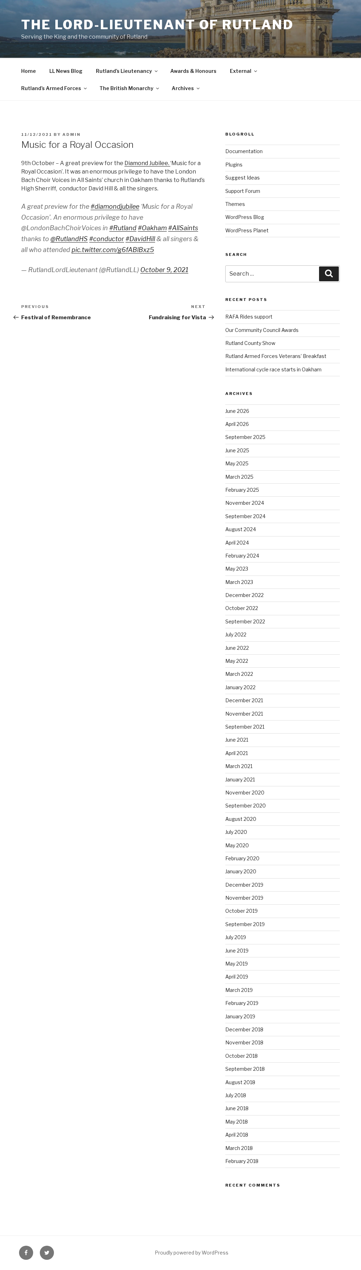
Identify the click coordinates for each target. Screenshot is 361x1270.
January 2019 (240, 1016)
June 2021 (236, 740)
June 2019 (237, 951)
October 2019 (241, 911)
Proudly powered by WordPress (191, 1253)
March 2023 (239, 582)
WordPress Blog (244, 217)
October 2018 (241, 1056)
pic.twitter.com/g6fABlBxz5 (113, 249)
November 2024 (244, 503)
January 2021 (240, 779)
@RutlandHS (69, 239)
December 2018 (244, 1029)
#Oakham (152, 228)
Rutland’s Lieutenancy (124, 71)
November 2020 (244, 793)
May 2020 (237, 845)
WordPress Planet (247, 230)
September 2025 (245, 437)
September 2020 (245, 806)
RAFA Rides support (249, 317)
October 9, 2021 (164, 270)
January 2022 (240, 687)
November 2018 (244, 1042)
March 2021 (238, 766)
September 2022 (245, 621)
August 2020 (240, 819)
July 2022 (235, 634)
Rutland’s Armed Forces (51, 88)
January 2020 (240, 871)
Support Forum (242, 191)
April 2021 (236, 753)
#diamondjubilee (115, 206)
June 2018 (237, 1108)
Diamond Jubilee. (147, 163)
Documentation (244, 151)
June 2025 (237, 450)
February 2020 (242, 858)
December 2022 (244, 595)
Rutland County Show (250, 343)
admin (71, 134)
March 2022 (239, 674)
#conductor (106, 239)
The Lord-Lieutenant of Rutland (157, 24)
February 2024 (242, 556)
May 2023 (236, 569)
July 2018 (235, 1095)
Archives (183, 88)
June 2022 (237, 648)
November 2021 (244, 714)
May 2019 (236, 964)
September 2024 (245, 516)
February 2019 (241, 1003)
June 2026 (237, 411)
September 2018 (245, 1069)
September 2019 (245, 924)
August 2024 (240, 529)
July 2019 (235, 937)
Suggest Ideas (242, 178)
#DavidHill (140, 239)
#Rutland (122, 228)
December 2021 (244, 700)
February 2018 (241, 1161)
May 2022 (236, 661)
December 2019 (244, 885)
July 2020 (236, 832)
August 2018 (240, 1082)
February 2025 (242, 490)
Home (28, 71)
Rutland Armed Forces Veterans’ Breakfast (275, 356)
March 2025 (239, 477)
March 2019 (239, 990)
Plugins (234, 165)
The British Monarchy (126, 88)
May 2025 (237, 463)
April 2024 (237, 543)
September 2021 (244, 727)
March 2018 (239, 1148)
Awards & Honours (193, 71)
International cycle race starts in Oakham (273, 369)
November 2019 (244, 898)
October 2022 (241, 608)
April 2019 (236, 977)
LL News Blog (65, 71)
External (240, 71)
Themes (235, 204)
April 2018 (236, 1135)
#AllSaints (183, 228)
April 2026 (237, 424)
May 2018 (236, 1122)
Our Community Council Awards (262, 330)
